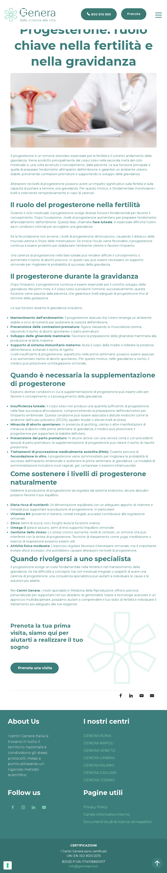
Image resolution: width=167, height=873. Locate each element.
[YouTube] (44, 807)
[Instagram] (23, 807)
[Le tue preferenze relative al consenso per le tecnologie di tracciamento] (7, 865)
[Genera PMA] (30, 14)
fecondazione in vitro (28, 456)
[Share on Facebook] (120, 695)
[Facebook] (12, 807)
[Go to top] (157, 863)
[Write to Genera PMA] (152, 695)
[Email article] (141, 695)
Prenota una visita (35, 668)
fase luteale (102, 222)
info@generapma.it (83, 866)
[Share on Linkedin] (131, 695)
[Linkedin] (33, 807)
